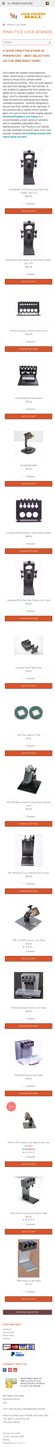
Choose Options (28, 349)
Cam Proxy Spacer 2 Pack (28, 735)
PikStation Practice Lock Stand (28, 1075)
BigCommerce (19, 1443)
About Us (6, 1339)
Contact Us (7, 1329)
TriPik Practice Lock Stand (28, 1281)
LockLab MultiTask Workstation (28, 398)
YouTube (15, 1370)
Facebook (5, 1370)
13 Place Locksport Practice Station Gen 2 (29, 331)
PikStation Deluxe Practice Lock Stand (28, 1008)
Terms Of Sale (8, 1332)
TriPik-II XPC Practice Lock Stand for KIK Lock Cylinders (28, 1144)
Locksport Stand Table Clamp (29, 667)
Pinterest (10, 1370)
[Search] (9, 3)
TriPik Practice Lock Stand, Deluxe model (28, 1213)
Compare (30, 203)
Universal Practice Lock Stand (20, 116)
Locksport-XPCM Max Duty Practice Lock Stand (28, 600)
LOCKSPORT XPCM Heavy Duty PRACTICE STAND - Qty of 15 (28, 191)
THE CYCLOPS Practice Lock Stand (28, 940)
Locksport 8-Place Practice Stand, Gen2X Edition (29, 533)
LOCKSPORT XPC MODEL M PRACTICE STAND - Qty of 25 (29, 262)
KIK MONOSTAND (28, 465)
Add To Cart (28, 211)
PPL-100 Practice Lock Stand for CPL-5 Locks (28, 873)
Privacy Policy (8, 1335)
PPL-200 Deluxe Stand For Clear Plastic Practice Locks (28, 804)
